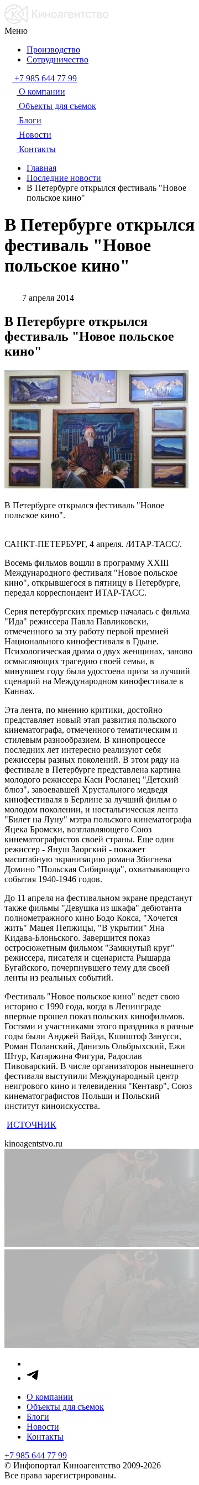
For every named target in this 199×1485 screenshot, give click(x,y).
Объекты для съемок (65, 1406)
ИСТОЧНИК (31, 1124)
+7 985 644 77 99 (35, 1455)
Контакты (45, 1436)
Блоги (38, 1416)
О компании (50, 1396)
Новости (43, 1426)
